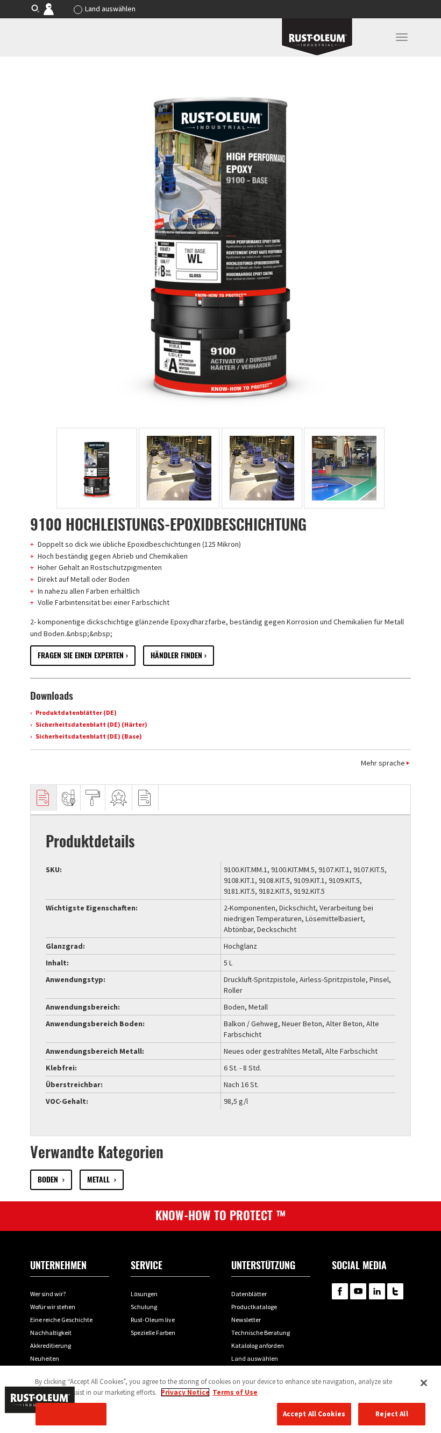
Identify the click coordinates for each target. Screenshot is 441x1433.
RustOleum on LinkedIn (377, 1291)
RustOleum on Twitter (395, 1291)
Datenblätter (249, 1294)
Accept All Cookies (314, 1413)
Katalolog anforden (257, 1345)
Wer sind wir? (48, 1294)
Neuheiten (44, 1358)
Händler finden (176, 655)
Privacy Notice (185, 1392)
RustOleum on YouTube (358, 1291)
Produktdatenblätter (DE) (75, 712)
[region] (220, 1399)
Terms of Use (235, 1392)
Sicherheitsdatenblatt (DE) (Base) (88, 736)
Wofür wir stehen (52, 1307)
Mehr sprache (383, 763)
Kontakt (56, 8)
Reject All (391, 1413)
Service (146, 1265)
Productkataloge (254, 1307)
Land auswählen (110, 8)
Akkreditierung (50, 1345)
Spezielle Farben (153, 1332)
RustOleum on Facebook (340, 1291)
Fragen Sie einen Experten (81, 655)
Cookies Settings (71, 1413)
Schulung (144, 1307)
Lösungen (144, 1294)
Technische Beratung (260, 1332)
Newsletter (246, 1320)
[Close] (424, 1383)
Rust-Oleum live (153, 1320)
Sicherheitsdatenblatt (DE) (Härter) (90, 724)
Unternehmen (58, 1265)
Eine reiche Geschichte (61, 1320)
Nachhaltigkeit (51, 1332)
